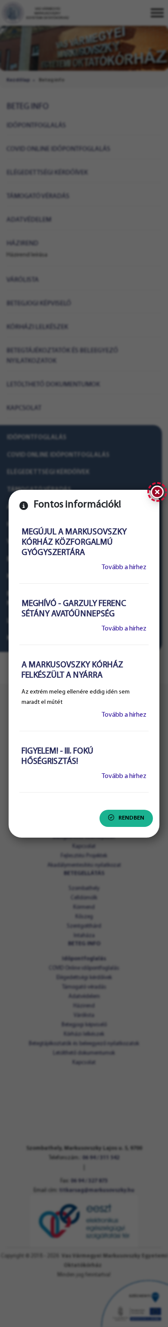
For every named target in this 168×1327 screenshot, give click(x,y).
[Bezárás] (157, 492)
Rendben (131, 818)
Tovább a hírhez (124, 567)
